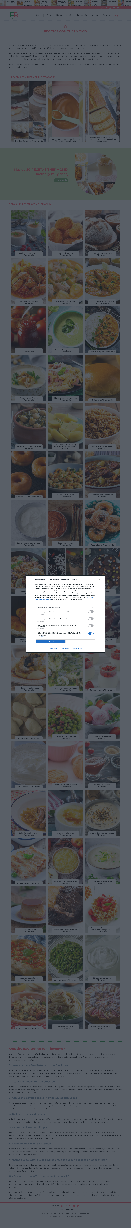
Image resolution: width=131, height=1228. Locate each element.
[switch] (91, 611)
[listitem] (65, 607)
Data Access (65, 648)
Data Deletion (54, 648)
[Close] (101, 579)
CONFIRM (51, 641)
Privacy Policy (77, 648)
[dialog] (65, 614)
